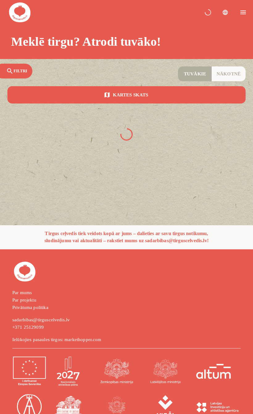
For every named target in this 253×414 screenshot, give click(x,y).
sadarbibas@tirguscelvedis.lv (41, 319)
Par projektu (24, 300)
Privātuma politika (30, 307)
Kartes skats (130, 94)
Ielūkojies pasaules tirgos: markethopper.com (57, 339)
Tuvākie (195, 73)
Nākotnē (229, 73)
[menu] (243, 12)
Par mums (22, 292)
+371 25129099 (28, 327)
